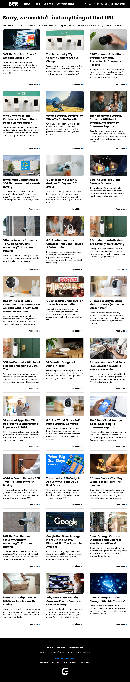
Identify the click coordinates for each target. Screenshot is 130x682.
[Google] (102, 4)
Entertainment (65, 3)
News (27, 3)
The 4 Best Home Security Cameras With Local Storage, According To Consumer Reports (106, 121)
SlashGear (85, 662)
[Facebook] (86, 4)
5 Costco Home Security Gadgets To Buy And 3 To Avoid (62, 183)
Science (48, 3)
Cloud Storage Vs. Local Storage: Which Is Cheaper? (108, 599)
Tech (37, 3)
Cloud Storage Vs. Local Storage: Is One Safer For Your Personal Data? (105, 540)
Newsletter (119, 4)
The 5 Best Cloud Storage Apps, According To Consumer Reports (106, 424)
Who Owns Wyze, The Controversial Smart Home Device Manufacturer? (20, 119)
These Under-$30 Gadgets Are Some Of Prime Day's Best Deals (63, 482)
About (50, 647)
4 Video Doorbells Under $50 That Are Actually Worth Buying (21, 482)
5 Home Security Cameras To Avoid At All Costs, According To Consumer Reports (20, 246)
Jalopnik (55, 662)
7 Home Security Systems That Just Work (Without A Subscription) (107, 304)
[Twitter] (90, 4)
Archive (61, 647)
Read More (33, 84)
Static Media (52, 652)
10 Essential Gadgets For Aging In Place (62, 364)
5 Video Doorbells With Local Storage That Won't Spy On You (21, 366)
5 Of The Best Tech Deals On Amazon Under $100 (20, 56)
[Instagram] (94, 4)
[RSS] (106, 4)
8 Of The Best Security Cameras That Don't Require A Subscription (64, 244)
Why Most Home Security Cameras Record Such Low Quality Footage (63, 601)
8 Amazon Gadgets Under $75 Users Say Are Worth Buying (19, 601)
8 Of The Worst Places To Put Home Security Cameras (64, 422)
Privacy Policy (76, 647)
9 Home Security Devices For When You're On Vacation (64, 117)
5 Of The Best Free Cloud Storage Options (105, 181)
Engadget (44, 662)
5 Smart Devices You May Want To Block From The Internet (106, 482)
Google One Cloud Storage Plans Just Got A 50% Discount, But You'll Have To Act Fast (64, 541)
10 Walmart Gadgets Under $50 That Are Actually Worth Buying (21, 183)
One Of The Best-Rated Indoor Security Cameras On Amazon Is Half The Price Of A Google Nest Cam (21, 306)
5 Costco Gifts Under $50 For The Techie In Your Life (64, 302)
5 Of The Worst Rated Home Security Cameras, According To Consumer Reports (107, 59)
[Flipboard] (98, 4)
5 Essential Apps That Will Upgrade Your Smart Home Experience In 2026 (20, 424)
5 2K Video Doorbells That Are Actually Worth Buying (107, 242)
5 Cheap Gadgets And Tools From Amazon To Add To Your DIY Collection (108, 366)
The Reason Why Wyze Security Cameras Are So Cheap (62, 58)
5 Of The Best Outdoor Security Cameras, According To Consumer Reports (19, 541)
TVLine (64, 662)
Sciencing (74, 662)
